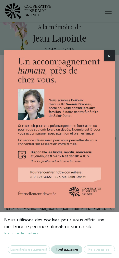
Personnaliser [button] (99, 249)
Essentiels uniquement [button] (28, 249)
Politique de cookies (21, 233)
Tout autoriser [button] (67, 249)
